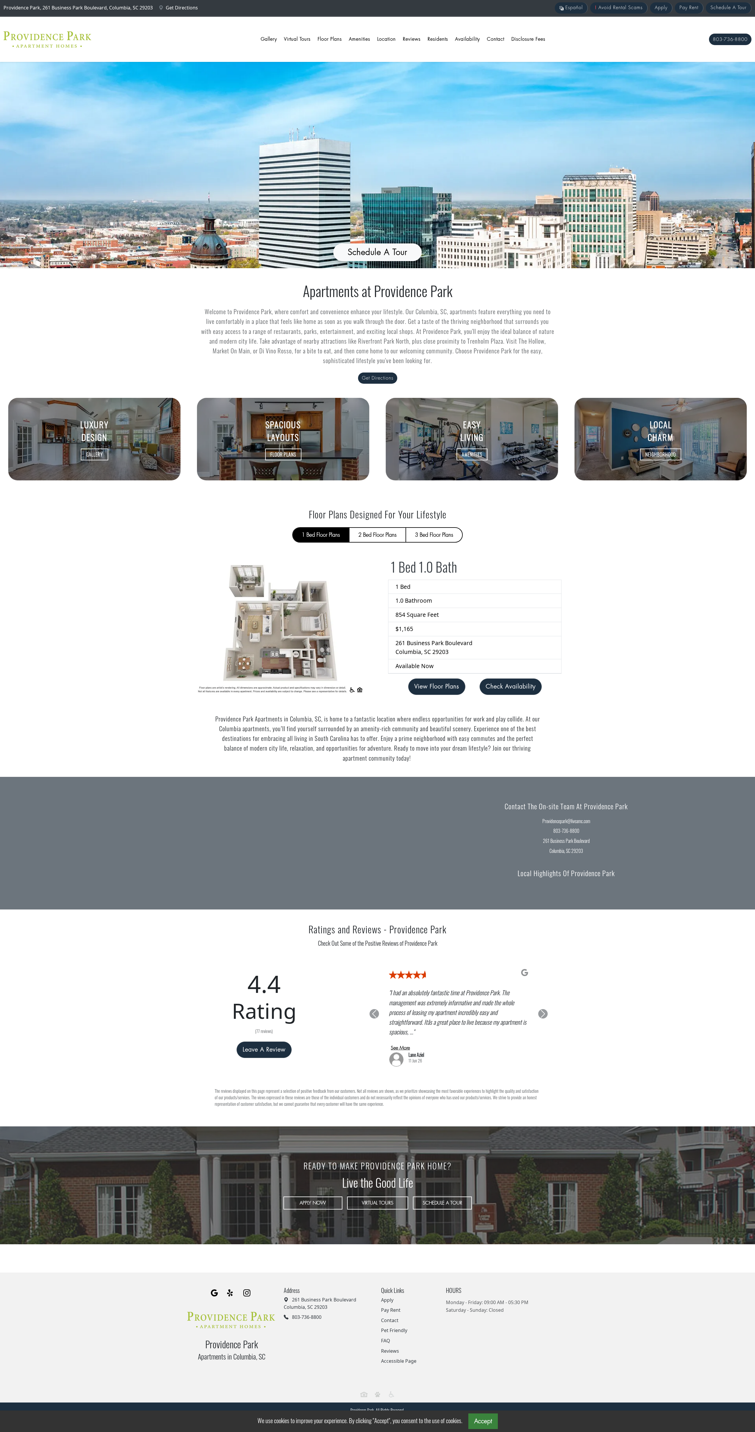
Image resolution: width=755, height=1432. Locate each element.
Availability (467, 39)
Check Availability (511, 686)
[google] (214, 1283)
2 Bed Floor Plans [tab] (377, 535)
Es (573, 7)
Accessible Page (398, 1351)
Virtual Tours (297, 39)
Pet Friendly (394, 1320)
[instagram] (246, 1283)
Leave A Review (264, 1045)
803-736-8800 (730, 39)
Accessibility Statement (395, 1407)
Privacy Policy (352, 1407)
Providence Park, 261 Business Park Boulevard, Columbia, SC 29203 (79, 7)
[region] (189, 843)
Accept (483, 1421)
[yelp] (230, 1283)
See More (400, 1038)
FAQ (385, 1331)
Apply (661, 7)
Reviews (412, 39)
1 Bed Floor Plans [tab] (321, 535)
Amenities (359, 39)
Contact (495, 39)
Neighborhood (660, 454)
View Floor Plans (436, 686)
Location (386, 39)
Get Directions (181, 7)
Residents (438, 39)
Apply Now (313, 1193)
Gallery (269, 39)
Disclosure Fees (528, 39)
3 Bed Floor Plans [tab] (434, 535)
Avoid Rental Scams (619, 7)
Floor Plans (330, 39)
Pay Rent (689, 7)
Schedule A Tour (728, 7)
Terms (370, 1407)
